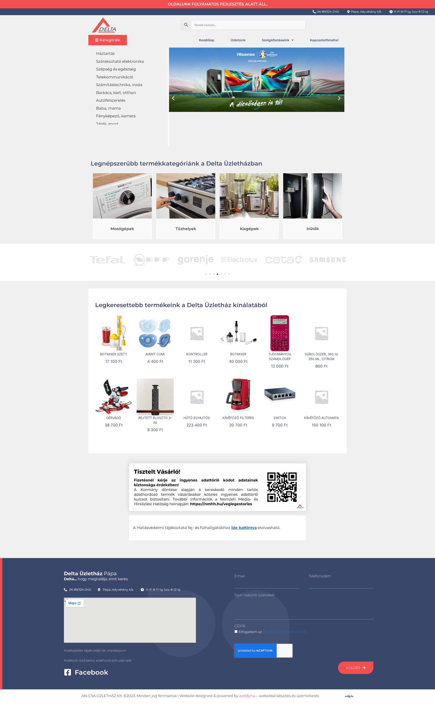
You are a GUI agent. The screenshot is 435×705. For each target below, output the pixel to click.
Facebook (91, 672)
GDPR (239, 626)
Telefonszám (320, 576)
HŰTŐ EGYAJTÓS (197, 418)
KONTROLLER (196, 354)
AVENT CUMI (155, 354)
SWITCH (279, 418)
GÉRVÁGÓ (113, 418)
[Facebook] (67, 672)
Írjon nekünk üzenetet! (254, 595)
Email (239, 576)
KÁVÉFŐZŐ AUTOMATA (321, 418)
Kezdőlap (206, 40)
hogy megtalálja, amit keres (96, 579)
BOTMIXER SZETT (113, 354)
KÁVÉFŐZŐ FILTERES (238, 418)
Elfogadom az (273, 632)
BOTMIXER (238, 354)
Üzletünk (238, 40)
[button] (173, 98)
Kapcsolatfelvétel (324, 40)
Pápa (90, 573)
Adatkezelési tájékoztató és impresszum (95, 650)
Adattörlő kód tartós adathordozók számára (97, 660)
